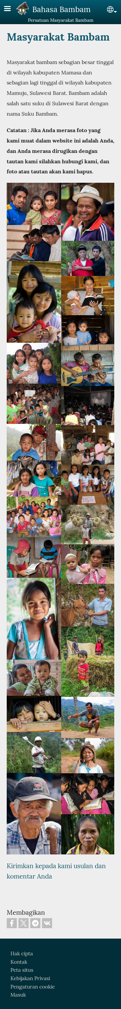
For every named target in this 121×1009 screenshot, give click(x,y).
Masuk (18, 995)
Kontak (18, 962)
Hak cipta (21, 953)
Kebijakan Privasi (30, 978)
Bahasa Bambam (61, 9)
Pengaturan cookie (32, 987)
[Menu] (11, 9)
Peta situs (21, 970)
